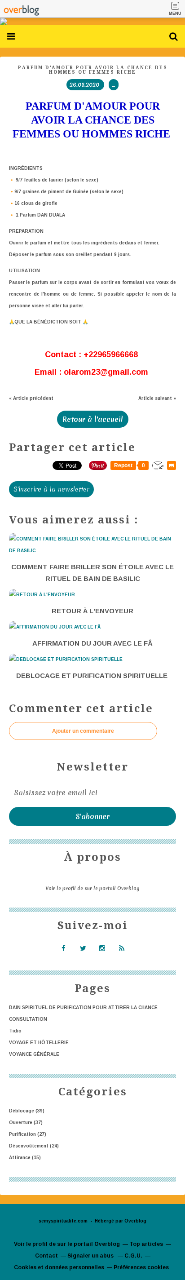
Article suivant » (157, 398)
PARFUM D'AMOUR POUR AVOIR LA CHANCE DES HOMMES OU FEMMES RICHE (92, 70)
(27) (27, 1134)
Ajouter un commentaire (83, 731)
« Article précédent (31, 398)
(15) (25, 1157)
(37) (26, 1122)
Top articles (146, 1244)
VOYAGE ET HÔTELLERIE (39, 1042)
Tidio (15, 1030)
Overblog (135, 1220)
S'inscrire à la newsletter (51, 489)
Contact (46, 1256)
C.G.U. (133, 1256)
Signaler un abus (91, 1256)
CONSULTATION (28, 1019)
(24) (34, 1145)
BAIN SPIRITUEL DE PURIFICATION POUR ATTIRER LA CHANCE (83, 1007)
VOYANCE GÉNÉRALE (34, 1054)
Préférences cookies (141, 1267)
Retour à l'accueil (92, 419)
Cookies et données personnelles (59, 1267)
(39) (26, 1110)
